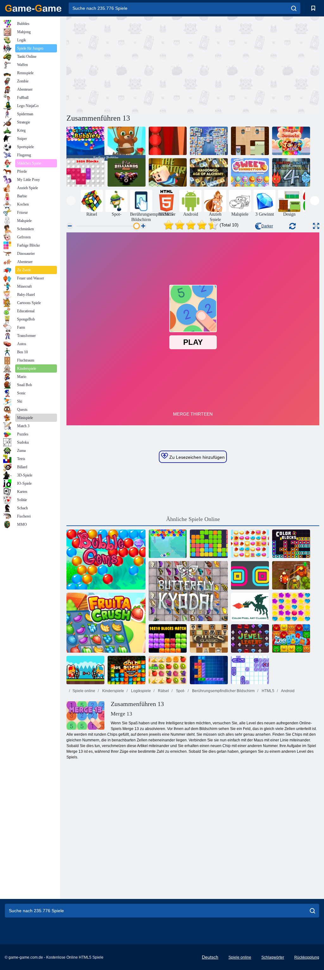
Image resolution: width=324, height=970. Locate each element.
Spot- (180, 691)
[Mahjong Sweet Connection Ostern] (250, 172)
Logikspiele (140, 691)
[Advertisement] (130, 64)
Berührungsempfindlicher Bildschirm (223, 691)
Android (287, 691)
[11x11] (209, 544)
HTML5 (267, 691)
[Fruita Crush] (106, 623)
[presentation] (71, 200)
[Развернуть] (316, 226)
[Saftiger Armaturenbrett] (168, 670)
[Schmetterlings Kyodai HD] (188, 591)
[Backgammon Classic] (168, 141)
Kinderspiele (112, 691)
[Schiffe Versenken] (250, 670)
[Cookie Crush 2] (250, 544)
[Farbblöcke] (291, 544)
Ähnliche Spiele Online (193, 519)
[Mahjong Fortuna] (209, 141)
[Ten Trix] (209, 670)
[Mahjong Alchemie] (209, 172)
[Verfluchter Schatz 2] (291, 575)
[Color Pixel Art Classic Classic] (250, 607)
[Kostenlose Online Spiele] (33, 8)
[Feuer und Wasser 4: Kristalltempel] (291, 172)
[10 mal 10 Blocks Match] (168, 638)
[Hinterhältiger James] (250, 141)
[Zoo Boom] (291, 638)
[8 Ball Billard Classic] (127, 172)
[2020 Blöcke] (85, 172)
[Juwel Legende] (250, 638)
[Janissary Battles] (85, 670)
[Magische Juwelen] (291, 141)
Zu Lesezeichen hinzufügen (196, 457)
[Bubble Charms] (168, 544)
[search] (294, 8)
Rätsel (163, 691)
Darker (267, 226)
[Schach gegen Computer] (209, 638)
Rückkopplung (306, 957)
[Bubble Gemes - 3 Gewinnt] (106, 560)
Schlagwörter (272, 957)
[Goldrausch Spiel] (127, 670)
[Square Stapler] (250, 575)
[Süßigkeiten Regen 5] (291, 607)
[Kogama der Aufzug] (168, 172)
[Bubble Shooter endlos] (127, 141)
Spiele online (83, 691)
